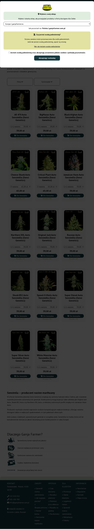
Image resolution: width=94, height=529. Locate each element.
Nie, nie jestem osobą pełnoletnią (47, 46)
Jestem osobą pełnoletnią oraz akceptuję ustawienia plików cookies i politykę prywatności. (48, 52)
